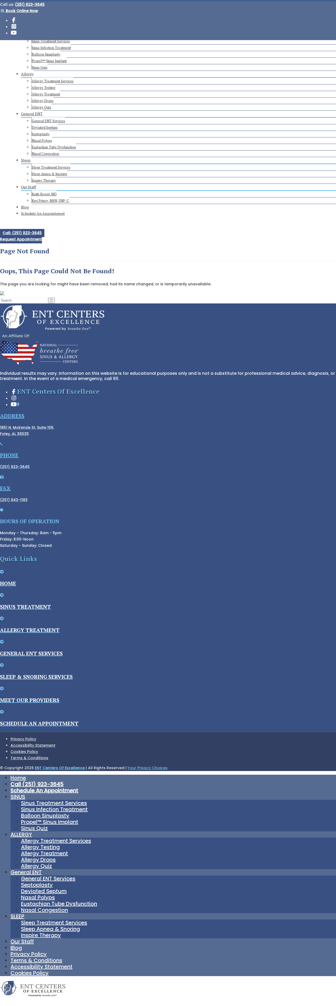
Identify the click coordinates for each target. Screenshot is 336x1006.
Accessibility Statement (32, 745)
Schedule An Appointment (43, 213)
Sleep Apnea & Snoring (49, 174)
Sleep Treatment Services (51, 167)
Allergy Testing (43, 87)
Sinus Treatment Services (51, 41)
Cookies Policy (24, 751)
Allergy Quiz (41, 107)
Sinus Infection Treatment (51, 47)
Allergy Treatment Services (53, 81)
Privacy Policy (23, 739)
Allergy (27, 73)
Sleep (25, 160)
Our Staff (28, 186)
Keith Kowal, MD (44, 194)
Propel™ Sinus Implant (49, 60)
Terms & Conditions (29, 758)
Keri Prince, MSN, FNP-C (50, 200)
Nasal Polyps (42, 140)
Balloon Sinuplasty (46, 54)
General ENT (32, 113)
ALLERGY (21, 834)
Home (18, 778)
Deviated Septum (44, 127)
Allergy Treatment (46, 94)
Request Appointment (21, 239)
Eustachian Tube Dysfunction (54, 147)
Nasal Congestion (45, 153)
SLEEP (17, 916)
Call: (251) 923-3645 (22, 233)
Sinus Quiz (40, 67)
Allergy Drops (43, 100)
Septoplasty (41, 134)
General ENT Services (48, 121)
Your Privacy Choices (147, 767)
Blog (25, 207)
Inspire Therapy (44, 180)
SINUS (17, 796)
